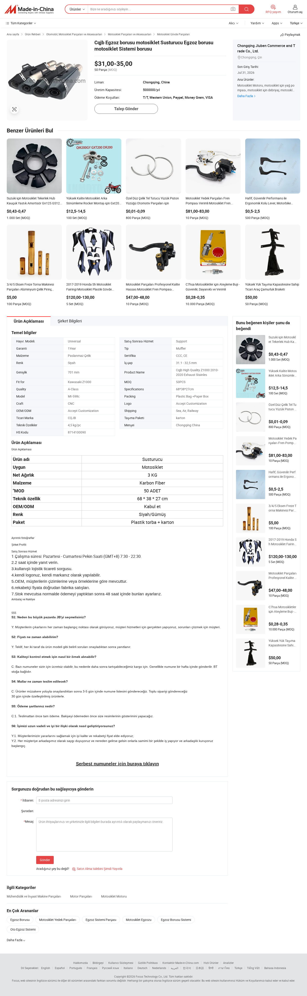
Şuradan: (27, 811)
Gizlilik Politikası (148, 963)
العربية (174, 968)
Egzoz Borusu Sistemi (176, 920)
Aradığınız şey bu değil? (52, 868)
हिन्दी (211, 968)
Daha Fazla (245, 96)
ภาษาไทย (224, 968)
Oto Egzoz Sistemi (23, 929)
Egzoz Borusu (20, 920)
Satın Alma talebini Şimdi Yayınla (97, 868)
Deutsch (142, 968)
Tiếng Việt (253, 968)
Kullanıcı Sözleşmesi (120, 963)
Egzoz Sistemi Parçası (101, 920)
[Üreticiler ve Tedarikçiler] (28, 9)
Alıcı (232, 23)
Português (75, 968)
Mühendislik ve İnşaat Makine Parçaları (34, 896)
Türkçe (238, 968)
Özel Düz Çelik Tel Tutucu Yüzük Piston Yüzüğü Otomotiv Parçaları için (283, 406)
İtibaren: (27, 800)
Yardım (256, 23)
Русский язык (110, 968)
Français (92, 968)
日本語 (200, 968)
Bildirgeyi (98, 963)
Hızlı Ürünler (211, 963)
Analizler (228, 963)
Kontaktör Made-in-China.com (180, 963)
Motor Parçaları (81, 896)
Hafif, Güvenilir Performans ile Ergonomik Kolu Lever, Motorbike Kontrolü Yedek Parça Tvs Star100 (282, 474)
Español (60, 968)
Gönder (45, 860)
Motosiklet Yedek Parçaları (57, 920)
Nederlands (159, 968)
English (45, 968)
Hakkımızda (80, 963)
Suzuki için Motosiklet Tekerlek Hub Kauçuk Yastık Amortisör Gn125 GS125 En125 (282, 339)
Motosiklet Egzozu (138, 920)
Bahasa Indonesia (275, 968)
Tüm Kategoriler (22, 23)
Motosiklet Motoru (114, 896)
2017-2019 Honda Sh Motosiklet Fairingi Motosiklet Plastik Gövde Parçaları (283, 541)
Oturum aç (295, 12)
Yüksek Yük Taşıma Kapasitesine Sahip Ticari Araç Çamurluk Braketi (282, 643)
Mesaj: (29, 821)
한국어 (187, 968)
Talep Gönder (126, 108)
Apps (275, 23)
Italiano (128, 968)
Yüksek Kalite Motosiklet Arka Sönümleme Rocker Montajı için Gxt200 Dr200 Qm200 (283, 373)
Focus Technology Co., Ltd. (152, 976)
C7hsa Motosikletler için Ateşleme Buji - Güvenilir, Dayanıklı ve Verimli (282, 609)
